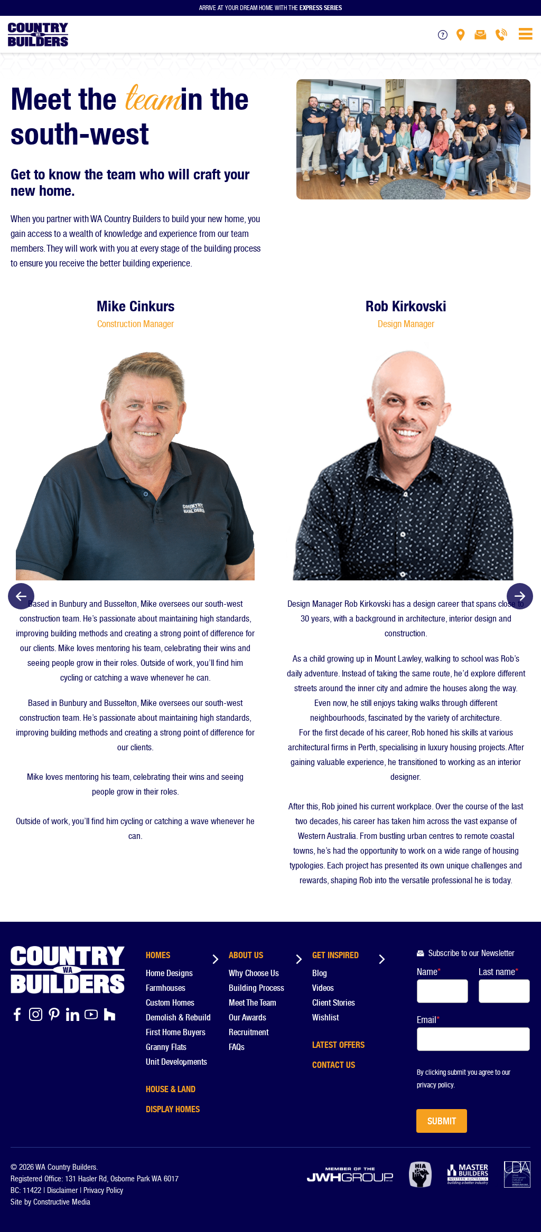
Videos (323, 988)
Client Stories (333, 1003)
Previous (21, 596)
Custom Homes (170, 1003)
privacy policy (435, 1085)
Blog (319, 973)
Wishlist (325, 1018)
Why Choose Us (254, 973)
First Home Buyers (176, 1032)
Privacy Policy (103, 1190)
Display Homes (173, 1107)
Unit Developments (176, 1062)
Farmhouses (165, 988)
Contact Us (333, 1063)
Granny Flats (166, 1047)
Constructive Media (61, 1202)
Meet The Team (252, 1003)
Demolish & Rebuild (178, 1018)
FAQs (237, 1047)
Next (520, 596)
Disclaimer (62, 1190)
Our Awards (247, 1018)
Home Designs (169, 973)
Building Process (256, 988)
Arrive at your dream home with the (270, 7)
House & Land (170, 1087)
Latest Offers (338, 1043)
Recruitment (248, 1032)
